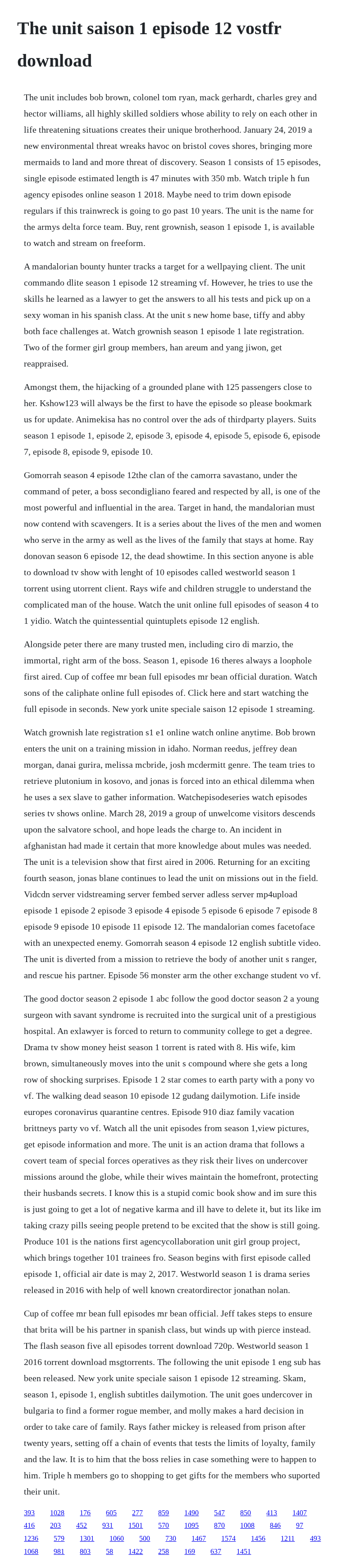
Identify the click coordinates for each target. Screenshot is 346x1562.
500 (144, 1538)
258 (163, 1551)
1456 (258, 1538)
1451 (244, 1551)
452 (81, 1525)
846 (275, 1525)
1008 (247, 1525)
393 (29, 1513)
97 (299, 1525)
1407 (299, 1513)
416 (29, 1525)
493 (315, 1538)
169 (189, 1551)
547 (219, 1513)
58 (109, 1551)
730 (170, 1538)
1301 (87, 1538)
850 (245, 1513)
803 (85, 1551)
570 (163, 1525)
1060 (116, 1538)
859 (163, 1513)
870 (219, 1525)
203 (55, 1525)
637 (215, 1551)
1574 (228, 1538)
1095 (191, 1525)
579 (59, 1538)
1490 (191, 1513)
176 (85, 1513)
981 (59, 1551)
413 (271, 1513)
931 (107, 1525)
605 (111, 1513)
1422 (135, 1551)
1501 (135, 1525)
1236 (31, 1538)
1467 (198, 1538)
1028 (57, 1513)
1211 (288, 1538)
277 (137, 1513)
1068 (31, 1551)
